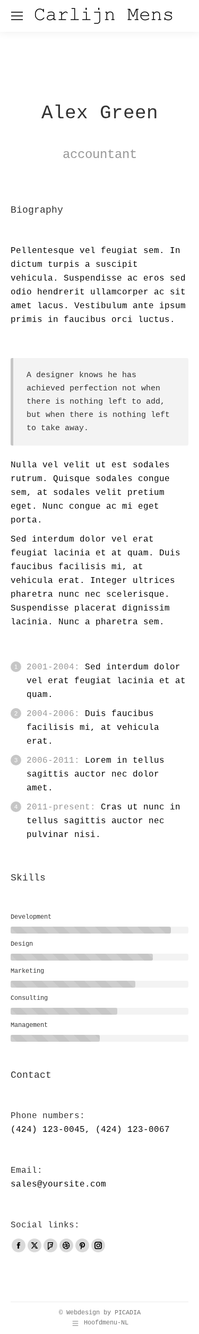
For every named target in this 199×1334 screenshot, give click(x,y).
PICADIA (128, 1312)
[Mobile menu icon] (17, 16)
